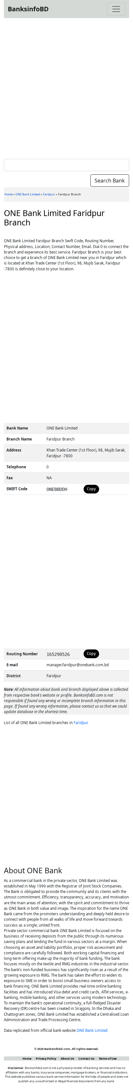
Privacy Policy (46, 1058)
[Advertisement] (66, 87)
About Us (67, 1058)
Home (9, 194)
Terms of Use (108, 1058)
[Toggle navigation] (116, 9)
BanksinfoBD (28, 9)
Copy (91, 489)
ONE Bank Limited (27, 194)
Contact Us (86, 1058)
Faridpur (49, 194)
